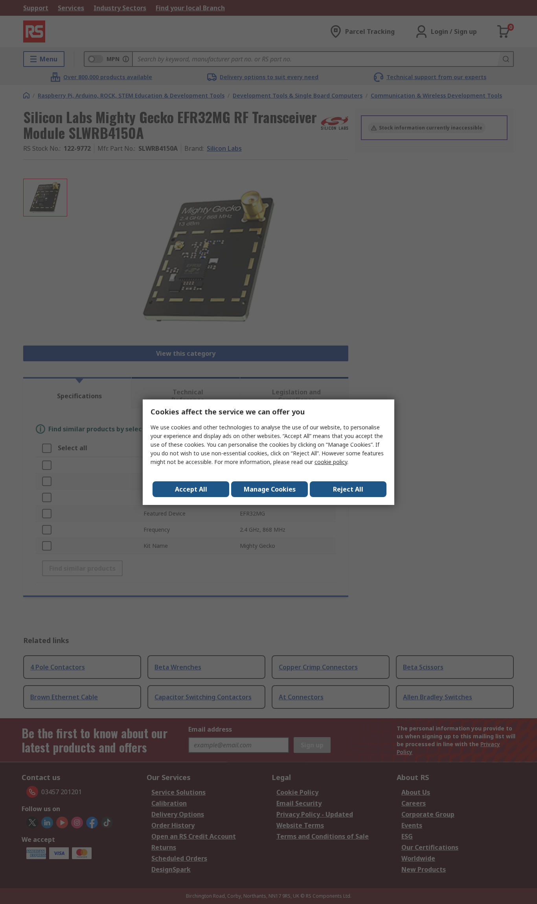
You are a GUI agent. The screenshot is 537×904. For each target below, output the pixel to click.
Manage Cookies (270, 489)
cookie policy (330, 462)
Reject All (348, 489)
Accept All (191, 489)
